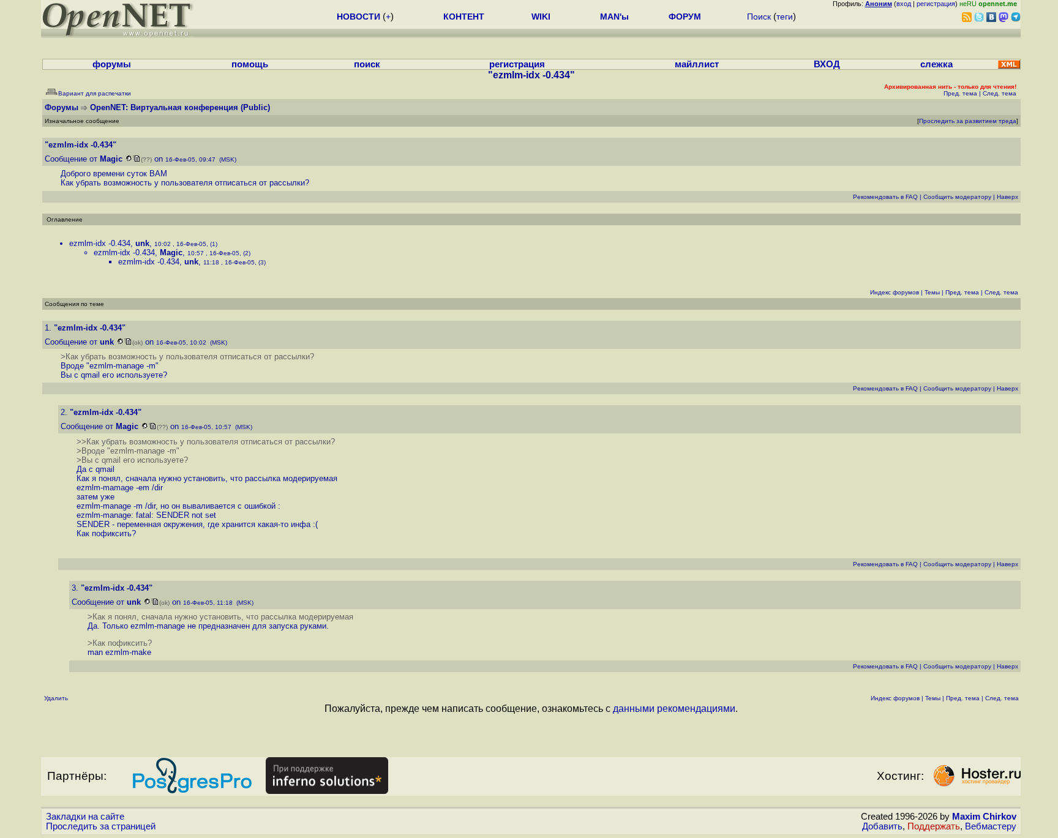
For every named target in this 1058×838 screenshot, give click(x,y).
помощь (249, 64)
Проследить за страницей (101, 826)
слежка (936, 64)
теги (784, 16)
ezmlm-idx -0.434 (99, 243)
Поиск (759, 16)
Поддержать (933, 826)
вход (903, 3)
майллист (697, 64)
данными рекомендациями (674, 708)
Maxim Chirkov (984, 816)
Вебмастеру (990, 826)
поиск (367, 64)
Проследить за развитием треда (967, 121)
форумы (111, 64)
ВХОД (827, 64)
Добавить (882, 826)
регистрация (936, 3)
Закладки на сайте (85, 816)
